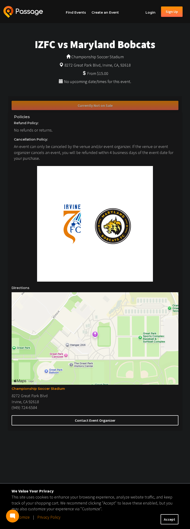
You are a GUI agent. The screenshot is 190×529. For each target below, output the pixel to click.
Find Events (76, 12)
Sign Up (172, 11)
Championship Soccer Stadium (38, 389)
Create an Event (105, 12)
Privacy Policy (48, 517)
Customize (21, 517)
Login (150, 12)
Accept (169, 519)
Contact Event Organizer (95, 420)
